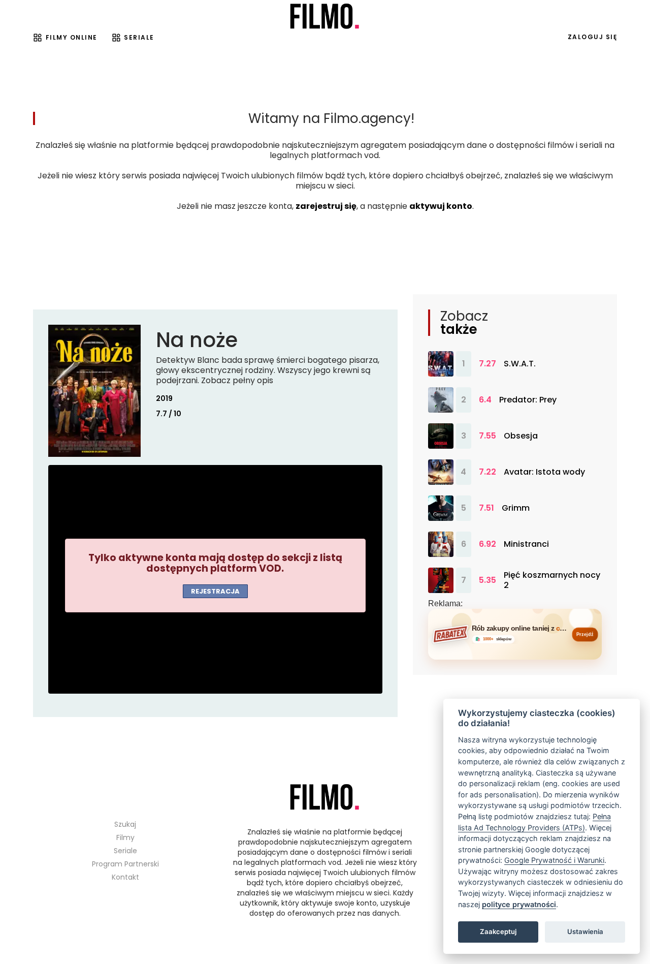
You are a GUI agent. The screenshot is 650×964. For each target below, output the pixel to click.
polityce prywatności (519, 904)
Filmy (125, 837)
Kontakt (125, 877)
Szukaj (125, 824)
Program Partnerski (125, 864)
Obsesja (521, 436)
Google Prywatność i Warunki (554, 860)
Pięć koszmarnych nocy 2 (552, 580)
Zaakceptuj (498, 931)
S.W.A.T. (520, 364)
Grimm (516, 508)
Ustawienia (585, 931)
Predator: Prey (528, 400)
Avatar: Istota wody (544, 472)
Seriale (139, 37)
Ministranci (526, 544)
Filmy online (72, 37)
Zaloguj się (593, 37)
